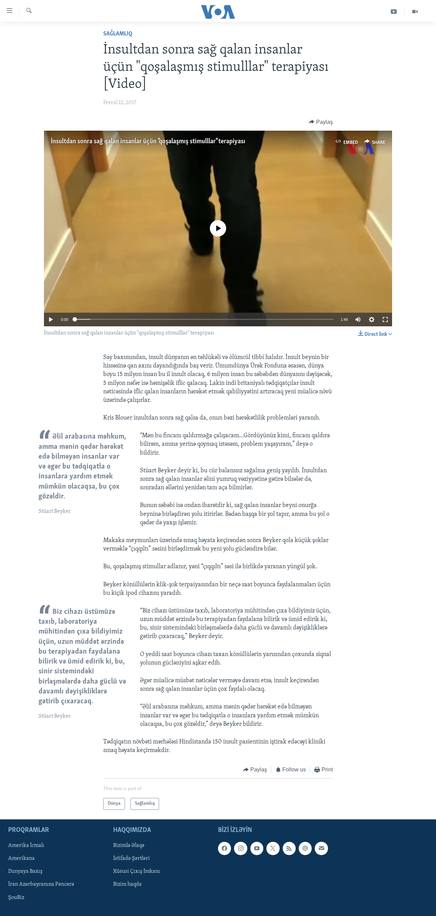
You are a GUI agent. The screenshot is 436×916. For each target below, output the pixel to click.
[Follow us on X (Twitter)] (272, 848)
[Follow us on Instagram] (240, 848)
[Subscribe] (321, 848)
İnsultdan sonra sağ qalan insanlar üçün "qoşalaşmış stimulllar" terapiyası (148, 141)
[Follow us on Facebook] (224, 848)
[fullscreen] (385, 319)
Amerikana (21, 858)
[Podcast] (305, 848)
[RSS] (289, 848)
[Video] (415, 11)
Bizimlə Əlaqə (128, 845)
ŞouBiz (16, 897)
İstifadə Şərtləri (131, 858)
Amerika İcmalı (26, 845)
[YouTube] (394, 11)
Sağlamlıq (118, 34)
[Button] (321, 122)
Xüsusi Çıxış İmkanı (136, 871)
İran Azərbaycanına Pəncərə (41, 884)
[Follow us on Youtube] (256, 848)
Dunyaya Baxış (25, 871)
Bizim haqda (127, 884)
